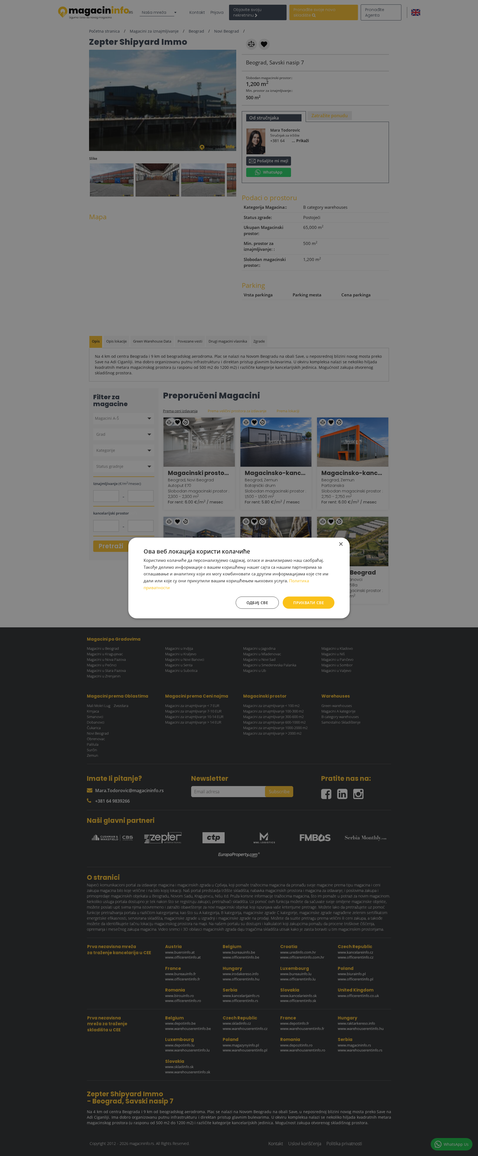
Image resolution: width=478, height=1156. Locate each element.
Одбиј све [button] (257, 602)
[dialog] (239, 578)
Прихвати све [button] (308, 602)
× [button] (341, 544)
